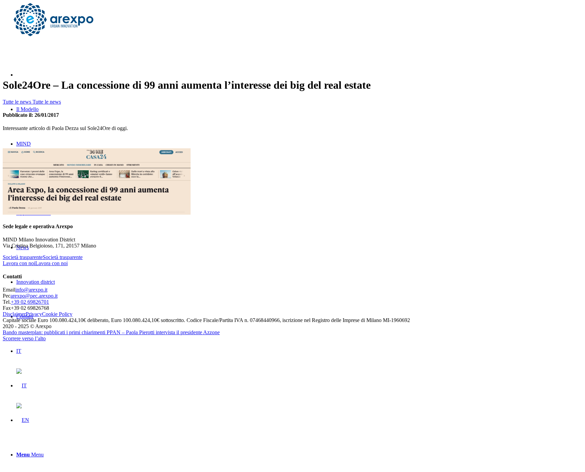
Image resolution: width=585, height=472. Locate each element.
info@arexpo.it (31, 290)
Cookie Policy (57, 314)
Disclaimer (14, 314)
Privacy (34, 314)
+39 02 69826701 (30, 302)
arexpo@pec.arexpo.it (34, 296)
